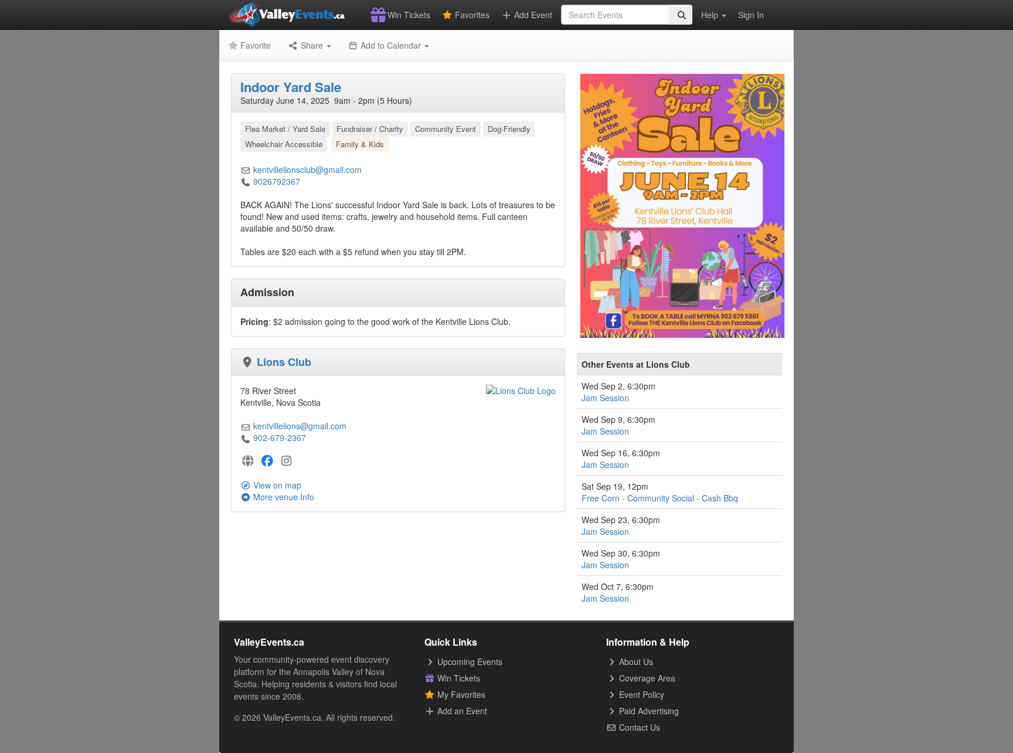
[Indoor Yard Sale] (682, 205)
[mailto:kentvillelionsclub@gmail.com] (245, 169)
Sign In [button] (751, 15)
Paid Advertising (648, 711)
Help (710, 15)
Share (311, 45)
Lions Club (284, 361)
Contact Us (638, 727)
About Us (635, 661)
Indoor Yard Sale (290, 86)
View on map (276, 485)
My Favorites (460, 694)
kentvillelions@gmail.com (299, 426)
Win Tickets (407, 15)
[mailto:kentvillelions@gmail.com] (245, 426)
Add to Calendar (390, 45)
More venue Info (282, 497)
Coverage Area (646, 678)
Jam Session (605, 397)
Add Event (532, 15)
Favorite (254, 45)
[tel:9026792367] (245, 181)
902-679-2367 (279, 437)
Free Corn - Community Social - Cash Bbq (660, 498)
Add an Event (461, 711)
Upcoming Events (468, 661)
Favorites (471, 15)
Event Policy (640, 694)
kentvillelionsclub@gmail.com (307, 169)
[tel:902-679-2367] (245, 437)
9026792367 (276, 181)
